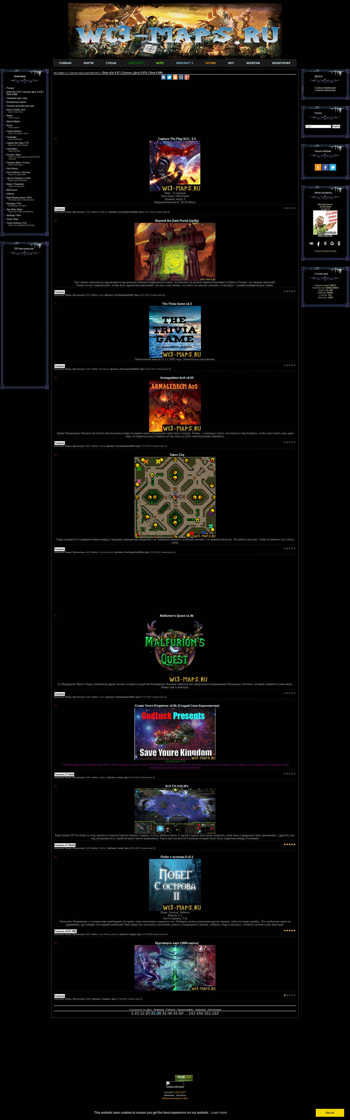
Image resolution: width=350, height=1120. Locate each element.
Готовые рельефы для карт (20, 106)
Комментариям (185, 1009)
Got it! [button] (330, 1112)
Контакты (181, 1095)
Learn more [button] (219, 1112)
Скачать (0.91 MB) (66, 931)
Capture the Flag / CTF (17, 143)
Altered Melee (13, 121)
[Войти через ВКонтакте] (311, 243)
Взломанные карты (16, 102)
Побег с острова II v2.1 (176, 857)
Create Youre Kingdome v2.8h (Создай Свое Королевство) (177, 705)
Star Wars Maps (14, 209)
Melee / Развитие (15, 184)
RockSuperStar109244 (128, 212)
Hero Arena (12, 168)
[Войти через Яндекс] (325, 243)
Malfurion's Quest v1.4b (177, 615)
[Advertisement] (24, 320)
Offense (10, 194)
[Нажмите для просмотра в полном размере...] (175, 279)
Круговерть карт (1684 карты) (176, 943)
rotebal (120, 777)
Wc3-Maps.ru (60, 73)
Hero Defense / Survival (18, 172)
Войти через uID (325, 236)
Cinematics (11, 149)
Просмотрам (214, 1009)
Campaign (11, 137)
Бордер (133, 934)
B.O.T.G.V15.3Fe (176, 786)
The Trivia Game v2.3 (177, 303)
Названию (159, 1009)
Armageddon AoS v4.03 (176, 377)
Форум (89, 63)
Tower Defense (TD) (16, 223)
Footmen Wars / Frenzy (18, 162)
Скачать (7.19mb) (65, 845)
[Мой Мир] (181, 77)
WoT (231, 63)
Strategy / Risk (13, 215)
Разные (10, 88)
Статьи (111, 63)
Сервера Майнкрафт (325, 88)
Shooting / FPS (13, 203)
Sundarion (106, 999)
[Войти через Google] (332, 243)
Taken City (177, 454)
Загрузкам (200, 1009)
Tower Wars (12, 219)
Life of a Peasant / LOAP (18, 178)
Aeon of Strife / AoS (15, 109)
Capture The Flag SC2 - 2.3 (177, 138)
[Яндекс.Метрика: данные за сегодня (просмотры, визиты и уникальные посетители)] (175, 1084)
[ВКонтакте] (163, 77)
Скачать (60, 208)
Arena (9, 125)
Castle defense (13, 131)
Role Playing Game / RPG (19, 197)
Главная (65, 63)
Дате (149, 1009)
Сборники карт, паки (16, 98)
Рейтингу (170, 1009)
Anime (9, 115)
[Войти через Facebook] (318, 243)
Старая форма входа (325, 251)
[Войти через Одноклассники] (339, 243)
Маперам (253, 63)
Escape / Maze (13, 154)
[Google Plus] (187, 77)
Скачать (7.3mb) (64, 774)
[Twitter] (169, 77)
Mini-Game (11, 190)
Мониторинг (281, 63)
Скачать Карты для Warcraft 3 (84, 73)
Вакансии (169, 1095)
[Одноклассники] (175, 77)
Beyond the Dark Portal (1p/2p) (177, 220)
